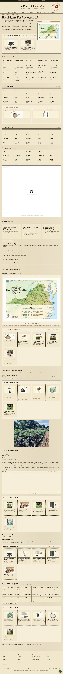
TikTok (40, 644)
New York (13, 597)
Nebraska (35, 594)
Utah (28, 601)
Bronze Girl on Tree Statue (9, 393)
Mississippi (6, 594)
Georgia (13, 589)
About (49, 12)
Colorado (43, 587)
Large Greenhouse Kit (8, 636)
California (35, 587)
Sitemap (48, 659)
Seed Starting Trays (7, 526)
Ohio (20, 597)
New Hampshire (43, 595)
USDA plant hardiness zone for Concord (26, 465)
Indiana (50, 589)
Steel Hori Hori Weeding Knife (24, 558)
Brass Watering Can (8, 118)
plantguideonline (30, 215)
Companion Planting (36, 656)
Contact (53, 12)
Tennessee (13, 601)
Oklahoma (28, 597)
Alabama (13, 587)
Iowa (28, 589)
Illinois (43, 589)
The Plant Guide (31, 6)
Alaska (6, 587)
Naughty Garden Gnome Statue (27, 47)
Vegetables (14, 12)
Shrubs (41, 12)
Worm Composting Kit (51, 509)
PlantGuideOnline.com (6, 14)
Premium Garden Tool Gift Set (39, 558)
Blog (45, 12)
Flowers (27, 12)
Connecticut (50, 587)
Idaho (35, 589)
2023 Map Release (35, 659)
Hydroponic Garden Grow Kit (9, 509)
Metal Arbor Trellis (36, 118)
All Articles (34, 654)
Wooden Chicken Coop (51, 341)
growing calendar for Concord (11, 373)
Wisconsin (57, 601)
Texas (20, 601)
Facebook (31, 644)
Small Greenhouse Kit (51, 393)
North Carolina (20, 595)
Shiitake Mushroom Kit (22, 509)
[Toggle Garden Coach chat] (60, 671)
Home (9, 12)
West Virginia (6, 603)
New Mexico (57, 594)
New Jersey (50, 594)
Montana (13, 594)
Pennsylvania (43, 597)
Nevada (6, 597)
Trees (37, 12)
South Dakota (6, 601)
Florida (6, 589)
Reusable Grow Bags (37, 619)
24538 (7, 454)
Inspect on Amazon (7, 121)
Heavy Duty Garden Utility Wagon (10, 47)
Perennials (32, 12)
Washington (50, 601)
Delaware (57, 587)
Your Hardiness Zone (36, 657)
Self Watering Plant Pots (52, 619)
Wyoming (13, 603)
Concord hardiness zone (17, 325)
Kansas (57, 589)
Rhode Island (50, 597)
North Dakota (28, 594)
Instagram (35, 644)
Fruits (19, 12)
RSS (48, 657)
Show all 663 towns (7, 536)
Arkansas (20, 587)
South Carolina (57, 598)
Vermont (43, 601)
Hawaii (20, 589)
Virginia (14, 14)
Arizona (28, 587)
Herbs (23, 12)
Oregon (35, 597)
